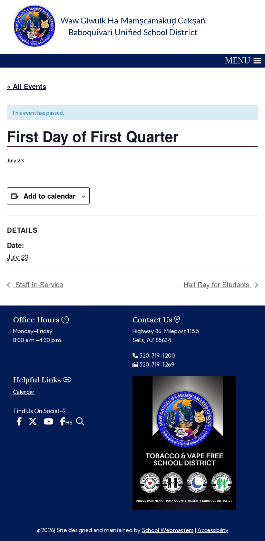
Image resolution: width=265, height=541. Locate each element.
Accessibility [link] (212, 530)
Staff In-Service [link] (38, 284)
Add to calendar (49, 196)
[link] (34, 44)
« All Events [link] (26, 86)
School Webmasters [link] (168, 530)
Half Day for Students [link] (218, 284)
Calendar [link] (24, 391)
